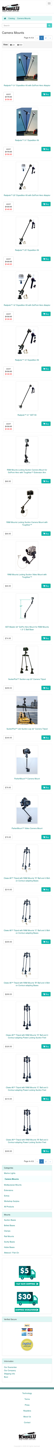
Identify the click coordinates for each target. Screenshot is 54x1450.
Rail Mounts (9, 1236)
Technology (27, 1393)
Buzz (6, 1377)
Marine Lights (9, 1173)
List (13, 45)
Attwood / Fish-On (11, 1252)
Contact (27, 1422)
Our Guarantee (10, 1367)
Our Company (10, 1370)
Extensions (8, 1190)
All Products (9, 1206)
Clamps (7, 1231)
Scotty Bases (9, 1241)
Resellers (27, 1410)
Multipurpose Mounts (12, 1184)
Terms (27, 1399)
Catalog (11, 18)
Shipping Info (9, 1373)
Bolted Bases (9, 1225)
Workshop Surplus (11, 1201)
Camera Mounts (24, 18)
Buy (47, 94)
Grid (20, 45)
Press (27, 1405)
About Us (27, 1416)
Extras (6, 1195)
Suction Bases (10, 1220)
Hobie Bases (9, 1247)
